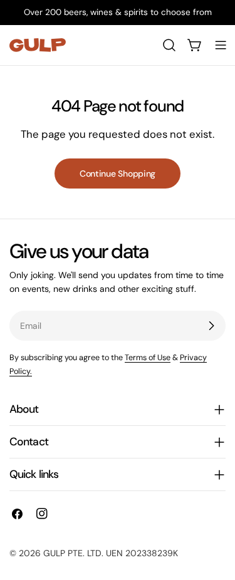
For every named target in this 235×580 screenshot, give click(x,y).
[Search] (169, 45)
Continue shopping (117, 173)
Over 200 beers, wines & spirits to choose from (118, 12)
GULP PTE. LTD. (73, 553)
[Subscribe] (211, 326)
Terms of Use (147, 358)
